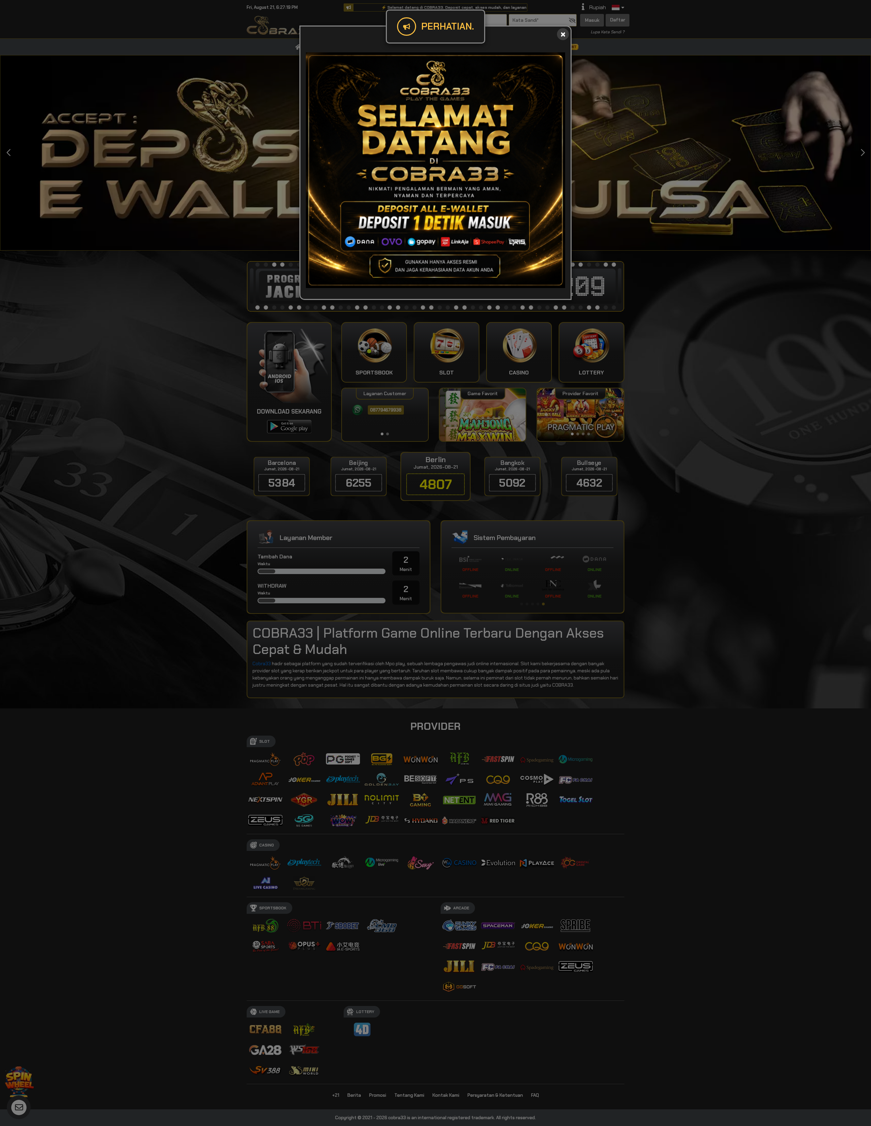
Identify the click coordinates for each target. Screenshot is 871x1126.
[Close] (563, 34)
